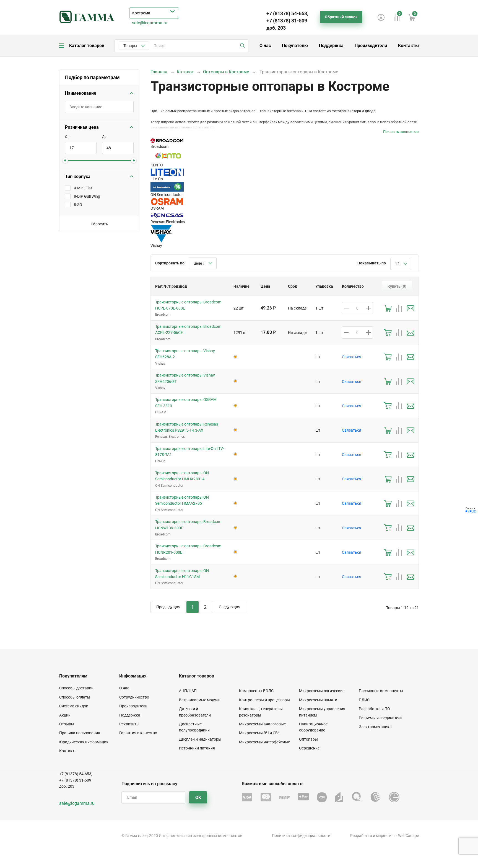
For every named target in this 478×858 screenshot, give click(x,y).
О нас (265, 45)
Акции (65, 715)
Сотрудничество (134, 697)
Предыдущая (168, 607)
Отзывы (66, 724)
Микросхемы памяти (318, 700)
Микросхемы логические (321, 691)
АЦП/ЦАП (188, 691)
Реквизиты (129, 724)
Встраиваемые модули (199, 700)
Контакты (408, 45)
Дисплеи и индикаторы (200, 739)
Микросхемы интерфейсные (264, 742)
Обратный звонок (341, 17)
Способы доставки (76, 688)
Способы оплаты (74, 697)
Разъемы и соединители (380, 718)
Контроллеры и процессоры (264, 700)
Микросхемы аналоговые (262, 724)
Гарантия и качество (138, 733)
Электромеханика (375, 727)
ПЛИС (364, 700)
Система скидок (73, 706)
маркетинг (385, 835)
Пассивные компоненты (381, 691)
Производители (371, 45)
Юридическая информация (83, 742)
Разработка (361, 835)
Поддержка (331, 45)
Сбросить (99, 224)
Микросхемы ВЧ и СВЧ (259, 733)
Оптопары (308, 739)
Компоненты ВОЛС (256, 691)
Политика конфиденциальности (301, 835)
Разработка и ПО (374, 709)
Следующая (229, 607)
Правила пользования (79, 733)
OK (198, 797)
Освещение (309, 748)
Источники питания (197, 748)
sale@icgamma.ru (149, 22)
